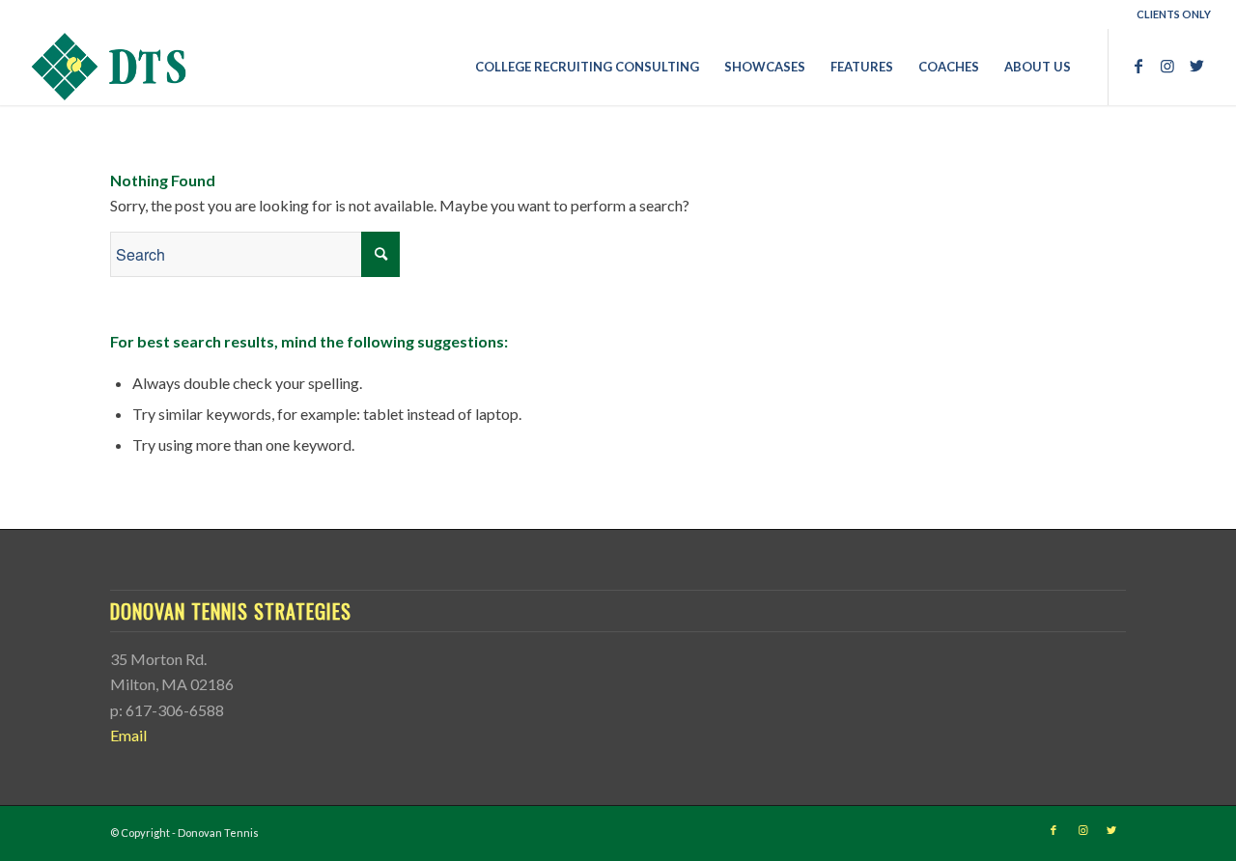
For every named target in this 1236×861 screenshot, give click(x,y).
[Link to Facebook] (1138, 65)
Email (128, 735)
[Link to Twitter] (1196, 65)
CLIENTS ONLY (1174, 14)
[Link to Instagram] (1167, 65)
